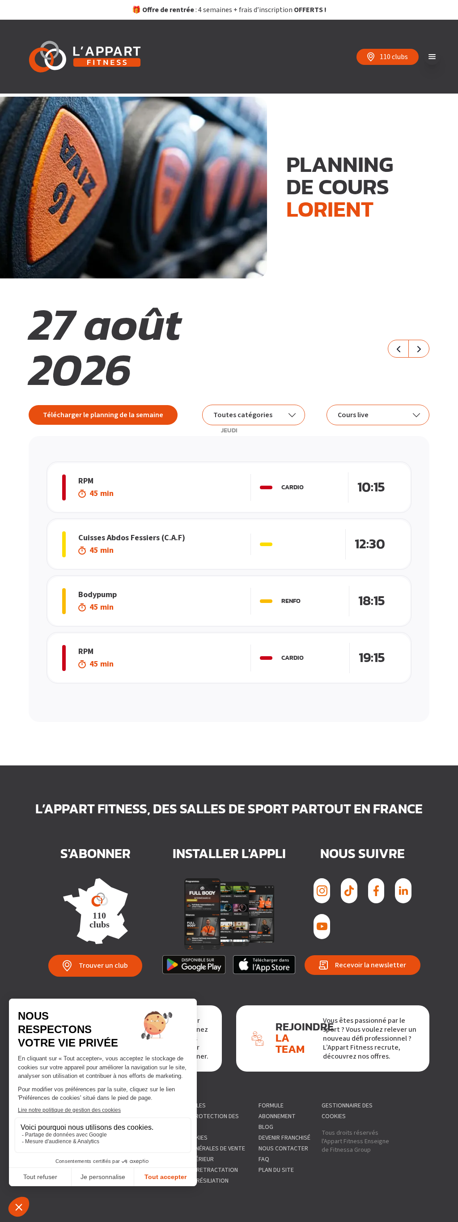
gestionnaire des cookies (347, 1111)
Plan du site (276, 1170)
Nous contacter (283, 1148)
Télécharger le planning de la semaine (103, 415)
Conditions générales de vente (199, 1148)
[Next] (418, 349)
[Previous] (398, 349)
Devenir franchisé (284, 1137)
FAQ (264, 1159)
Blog (266, 1127)
